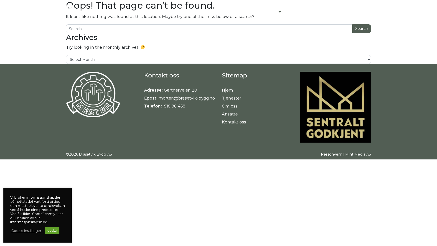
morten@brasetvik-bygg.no (187, 98)
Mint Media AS (358, 154)
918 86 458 (174, 106)
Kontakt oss (234, 122)
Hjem (227, 90)
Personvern (331, 154)
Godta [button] (52, 230)
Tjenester (231, 98)
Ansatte (230, 114)
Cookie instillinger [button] (26, 231)
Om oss (229, 106)
